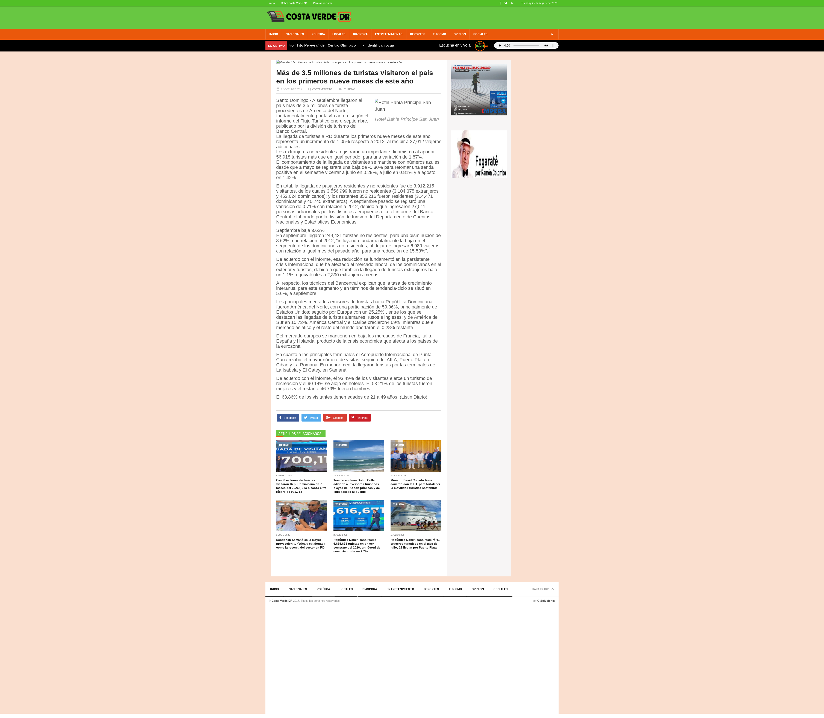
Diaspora (360, 34)
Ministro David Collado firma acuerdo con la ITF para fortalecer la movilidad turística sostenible (415, 484)
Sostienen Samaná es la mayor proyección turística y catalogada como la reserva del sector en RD (300, 543)
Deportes (417, 34)
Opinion (460, 34)
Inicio (272, 3)
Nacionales (295, 34)
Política (318, 34)
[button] (552, 34)
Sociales (480, 34)
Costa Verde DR (322, 89)
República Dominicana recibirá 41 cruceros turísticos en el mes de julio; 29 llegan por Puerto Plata (415, 543)
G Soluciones (546, 600)
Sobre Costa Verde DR (294, 3)
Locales (338, 34)
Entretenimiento (389, 34)
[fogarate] (479, 153)
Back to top (540, 589)
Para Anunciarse (322, 3)
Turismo (439, 34)
